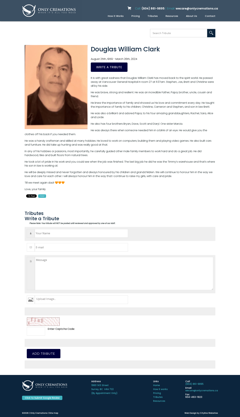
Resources (172, 16)
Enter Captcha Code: (61, 329)
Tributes (153, 16)
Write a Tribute (109, 67)
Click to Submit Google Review (42, 397)
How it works (160, 389)
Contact (210, 16)
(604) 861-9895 (153, 8)
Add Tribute (43, 353)
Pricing (135, 16)
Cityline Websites (209, 413)
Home (156, 385)
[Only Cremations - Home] (49, 10)
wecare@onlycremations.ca (197, 8)
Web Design (190, 413)
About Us (191, 16)
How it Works (116, 16)
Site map (53, 413)
